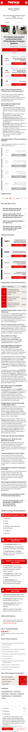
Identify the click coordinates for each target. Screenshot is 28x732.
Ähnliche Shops (5, 647)
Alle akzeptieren (7, 728)
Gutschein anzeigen (18, 63)
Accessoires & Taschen (7, 691)
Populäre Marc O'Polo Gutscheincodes (11, 667)
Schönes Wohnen (17, 696)
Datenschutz (14, 726)
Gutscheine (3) (18, 22)
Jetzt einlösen (14, 50)
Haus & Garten (5, 693)
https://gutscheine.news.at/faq (9, 623)
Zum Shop (18, 84)
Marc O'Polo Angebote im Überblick (10, 651)
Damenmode (17, 691)
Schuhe (3, 698)
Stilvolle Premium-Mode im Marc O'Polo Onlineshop (14, 653)
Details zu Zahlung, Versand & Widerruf (11, 664)
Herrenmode (13, 693)
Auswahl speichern (20, 728)
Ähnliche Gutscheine (7, 658)
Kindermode (20, 693)
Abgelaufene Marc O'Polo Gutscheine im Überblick (13, 649)
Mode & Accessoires (6, 696)
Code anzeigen (18, 155)
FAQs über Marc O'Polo (7, 656)
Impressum (20, 726)
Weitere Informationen (7, 669)
